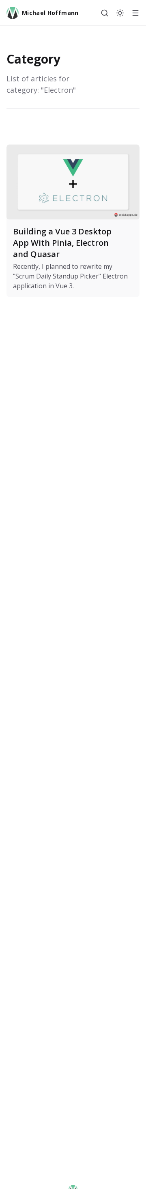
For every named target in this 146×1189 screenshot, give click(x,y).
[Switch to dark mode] (120, 12)
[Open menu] (135, 12)
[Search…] (104, 12)
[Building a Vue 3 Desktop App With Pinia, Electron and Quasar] (73, 221)
